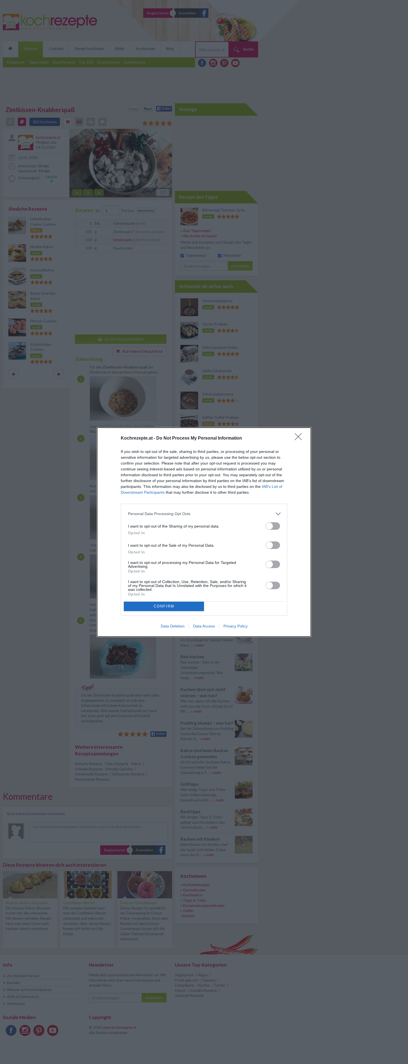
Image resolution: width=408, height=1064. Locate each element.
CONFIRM (164, 606)
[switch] (273, 526)
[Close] (300, 438)
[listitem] (204, 514)
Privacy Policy (235, 626)
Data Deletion (173, 626)
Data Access (204, 626)
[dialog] (204, 532)
